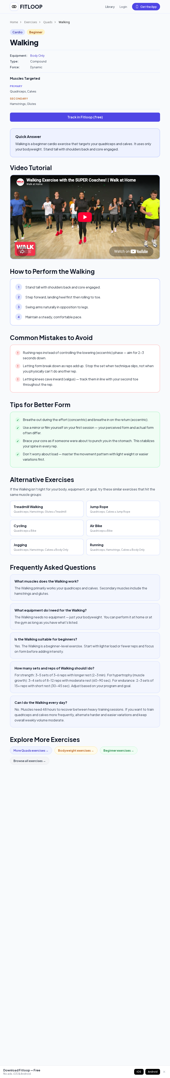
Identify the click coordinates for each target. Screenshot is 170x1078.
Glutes (31, 104)
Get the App (148, 6)
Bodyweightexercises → (76, 750)
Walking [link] (64, 22)
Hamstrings (18, 104)
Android (153, 1071)
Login (123, 6)
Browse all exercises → (29, 761)
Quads (47, 22)
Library (110, 6)
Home (14, 22)
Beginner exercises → (118, 750)
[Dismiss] (164, 1071)
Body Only (37, 55)
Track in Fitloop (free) (85, 117)
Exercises (30, 22)
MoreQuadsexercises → (31, 750)
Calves (31, 91)
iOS (139, 1071)
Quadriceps (18, 91)
